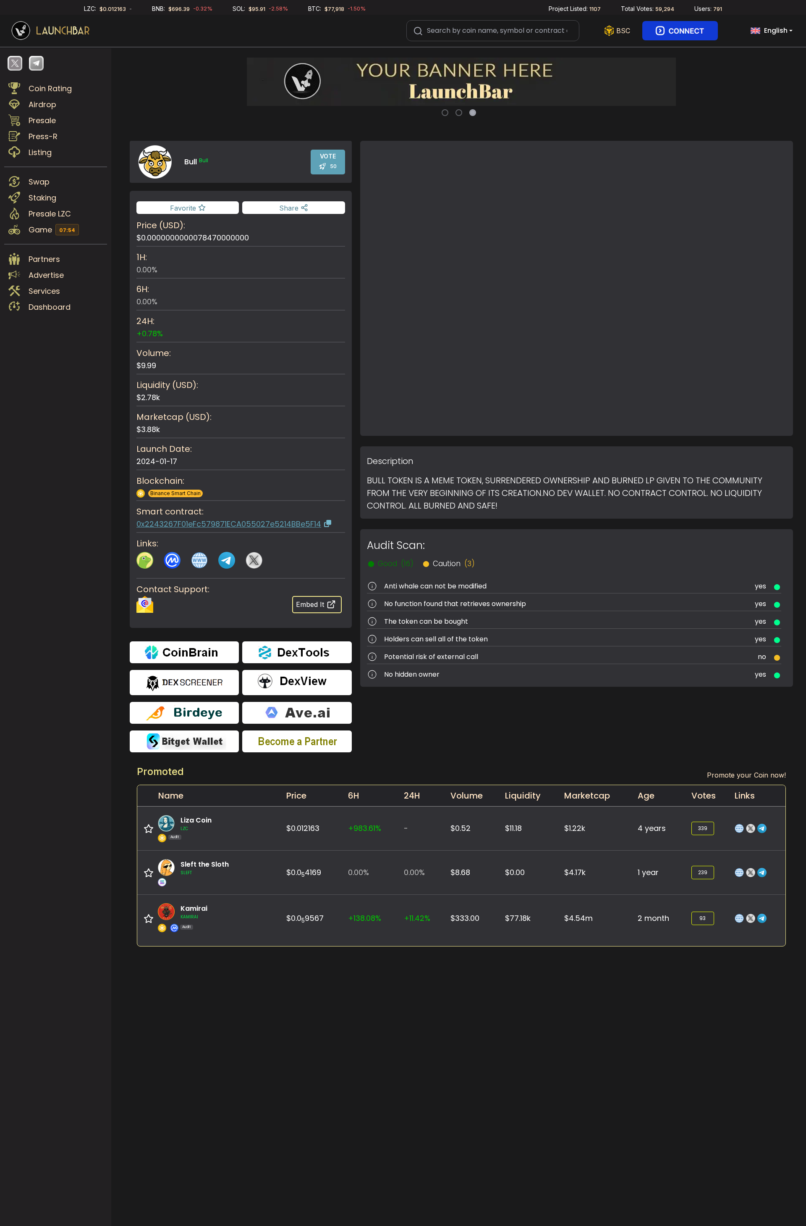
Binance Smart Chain (175, 493)
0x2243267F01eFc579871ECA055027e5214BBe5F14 (228, 524)
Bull (203, 160)
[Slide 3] (472, 112)
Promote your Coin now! (746, 775)
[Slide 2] (458, 112)
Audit (174, 837)
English (776, 30)
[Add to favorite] (149, 829)
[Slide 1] (445, 112)
